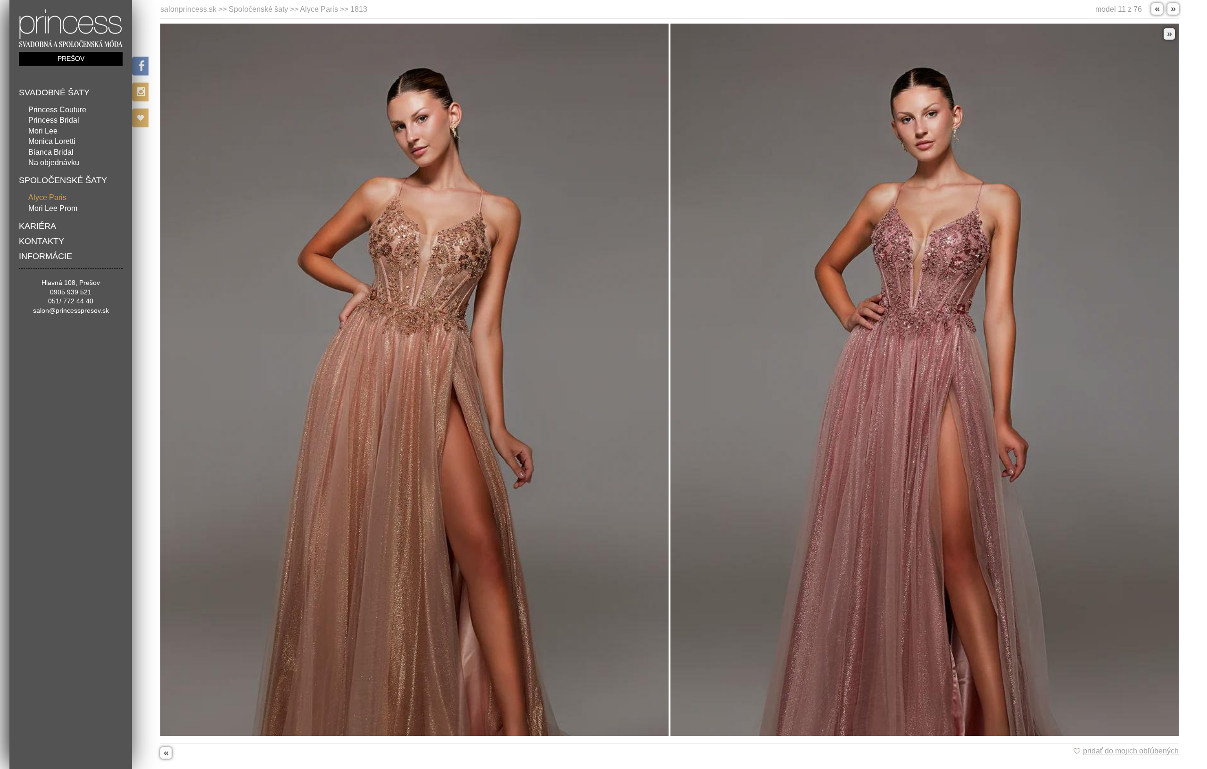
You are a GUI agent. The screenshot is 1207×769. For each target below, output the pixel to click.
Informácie (45, 256)
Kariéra (37, 226)
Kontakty (41, 241)
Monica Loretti (51, 141)
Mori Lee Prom (52, 208)
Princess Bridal (53, 120)
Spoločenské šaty (63, 180)
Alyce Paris (47, 197)
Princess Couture (57, 110)
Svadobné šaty (54, 92)
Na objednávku (53, 163)
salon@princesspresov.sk (71, 310)
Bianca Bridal (51, 152)
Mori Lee (43, 131)
